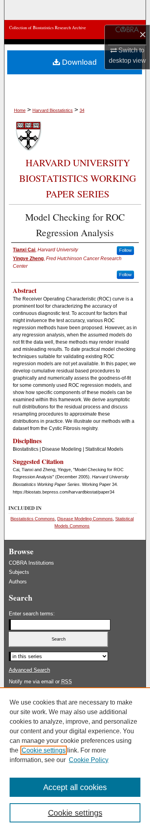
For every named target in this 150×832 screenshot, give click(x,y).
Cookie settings (44, 750)
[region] (75, 759)
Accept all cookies (75, 787)
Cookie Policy (88, 759)
